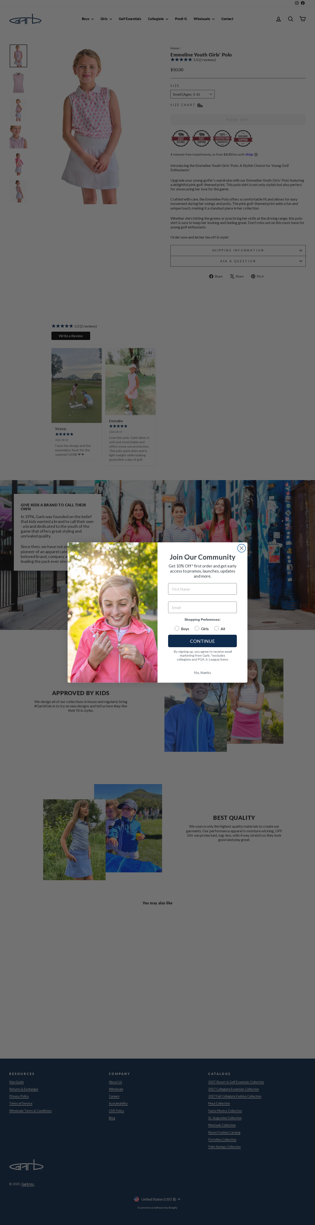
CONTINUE (202, 641)
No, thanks (202, 672)
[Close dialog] (242, 548)
